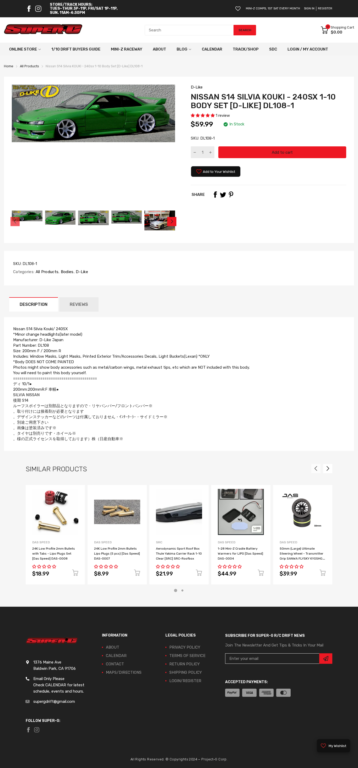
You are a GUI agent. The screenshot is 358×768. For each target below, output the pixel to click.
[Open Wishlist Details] (238, 8)
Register (325, 8)
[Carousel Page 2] (182, 590)
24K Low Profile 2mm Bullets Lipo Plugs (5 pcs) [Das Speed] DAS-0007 (117, 553)
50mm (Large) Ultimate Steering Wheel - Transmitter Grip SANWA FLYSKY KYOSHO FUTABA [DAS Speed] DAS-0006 (301, 558)
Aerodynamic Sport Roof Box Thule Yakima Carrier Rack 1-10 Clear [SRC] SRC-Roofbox (179, 553)
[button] (203, 115)
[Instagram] (38, 8)
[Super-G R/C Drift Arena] (43, 30)
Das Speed (41, 542)
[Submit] (325, 658)
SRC (159, 542)
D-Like (197, 87)
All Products (46, 271)
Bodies (67, 271)
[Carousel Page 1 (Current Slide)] (175, 590)
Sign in (309, 8)
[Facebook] (29, 8)
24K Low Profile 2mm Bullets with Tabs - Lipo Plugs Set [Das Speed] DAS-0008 (53, 553)
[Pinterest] (231, 194)
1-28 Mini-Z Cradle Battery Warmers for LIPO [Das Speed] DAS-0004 (240, 553)
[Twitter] (223, 194)
